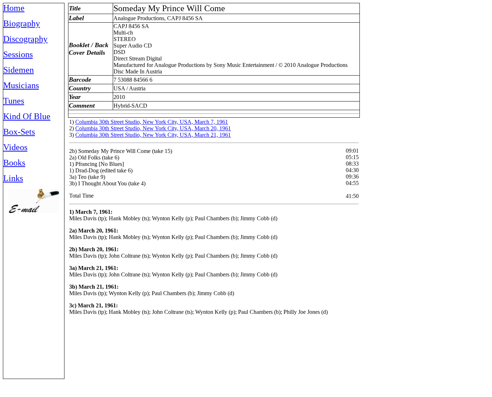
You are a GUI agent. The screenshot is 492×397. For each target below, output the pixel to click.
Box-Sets (19, 131)
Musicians (21, 85)
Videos (15, 147)
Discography (25, 39)
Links (13, 178)
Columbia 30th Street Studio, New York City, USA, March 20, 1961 (153, 128)
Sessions (18, 54)
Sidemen (18, 70)
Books (14, 162)
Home (13, 8)
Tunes (13, 100)
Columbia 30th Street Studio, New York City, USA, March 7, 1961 (151, 122)
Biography (21, 23)
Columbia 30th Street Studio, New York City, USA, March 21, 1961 (153, 135)
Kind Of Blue (26, 116)
